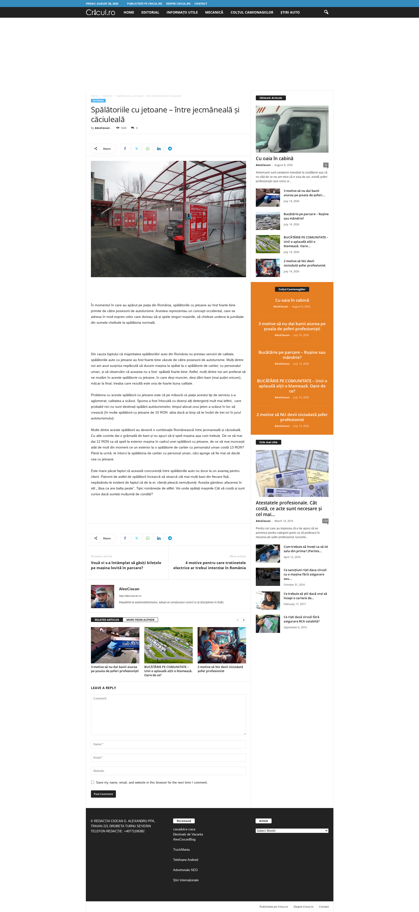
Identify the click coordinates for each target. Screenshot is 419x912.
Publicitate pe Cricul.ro (144, 3)
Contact (200, 3)
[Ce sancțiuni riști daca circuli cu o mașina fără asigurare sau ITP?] (268, 577)
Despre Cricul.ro (178, 3)
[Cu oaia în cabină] (292, 129)
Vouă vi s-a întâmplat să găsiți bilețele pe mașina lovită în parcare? (126, 565)
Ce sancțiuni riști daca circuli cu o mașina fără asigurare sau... (305, 574)
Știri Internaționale (186, 880)
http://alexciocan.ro (130, 595)
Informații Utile (182, 12)
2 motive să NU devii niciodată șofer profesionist (220, 669)
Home (129, 12)
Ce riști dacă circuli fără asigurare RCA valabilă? (302, 619)
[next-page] (243, 619)
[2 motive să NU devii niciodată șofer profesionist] (222, 645)
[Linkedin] (158, 148)
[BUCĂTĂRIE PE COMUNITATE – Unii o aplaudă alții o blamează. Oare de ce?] (168, 645)
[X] (136, 148)
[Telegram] (170, 148)
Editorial (150, 12)
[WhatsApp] (147, 148)
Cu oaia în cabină (274, 158)
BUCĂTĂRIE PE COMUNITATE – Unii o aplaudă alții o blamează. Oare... (306, 241)
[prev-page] (237, 619)
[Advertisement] (209, 54)
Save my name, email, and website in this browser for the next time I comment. (152, 782)
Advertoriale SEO (185, 870)
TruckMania (181, 849)
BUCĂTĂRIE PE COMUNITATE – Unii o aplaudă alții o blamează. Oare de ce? (168, 671)
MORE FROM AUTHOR (140, 619)
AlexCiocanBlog (184, 839)
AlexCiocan (102, 128)
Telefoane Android (185, 860)
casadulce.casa (184, 829)
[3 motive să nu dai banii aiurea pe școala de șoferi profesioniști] (115, 645)
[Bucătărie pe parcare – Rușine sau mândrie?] (268, 221)
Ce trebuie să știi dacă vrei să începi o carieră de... (305, 595)
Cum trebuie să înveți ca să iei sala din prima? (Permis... (306, 548)
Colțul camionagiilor (252, 12)
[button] (326, 12)
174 (325, 521)
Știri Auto (290, 12)
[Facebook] (125, 148)
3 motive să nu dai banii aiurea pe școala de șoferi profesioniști (115, 669)
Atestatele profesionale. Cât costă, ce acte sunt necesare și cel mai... (289, 509)
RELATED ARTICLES (107, 619)
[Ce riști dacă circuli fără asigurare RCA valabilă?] (268, 624)
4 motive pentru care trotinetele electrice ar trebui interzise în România (209, 565)
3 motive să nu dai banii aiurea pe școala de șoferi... (304, 193)
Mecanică (214, 12)
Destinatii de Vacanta (188, 834)
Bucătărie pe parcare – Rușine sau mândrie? (292, 354)
